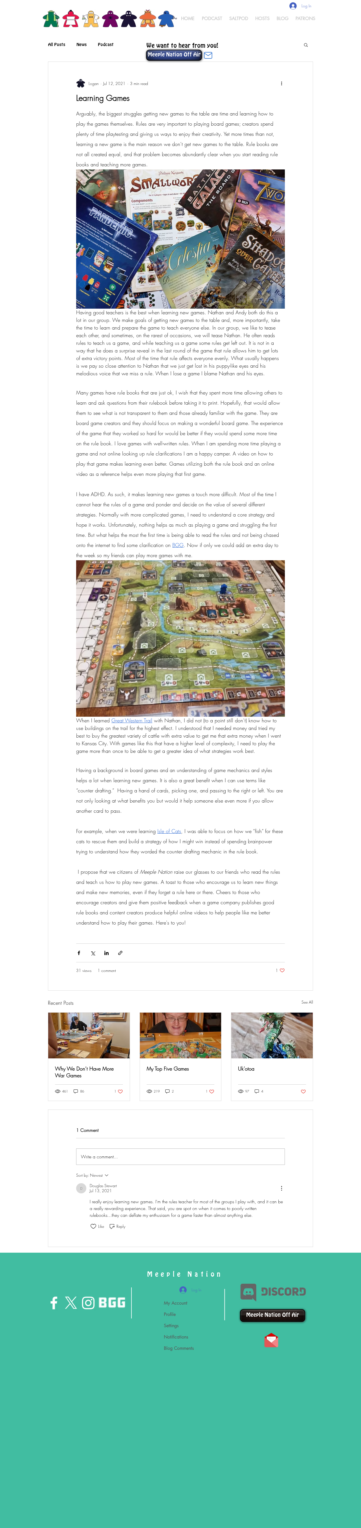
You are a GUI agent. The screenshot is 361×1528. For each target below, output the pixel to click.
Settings (171, 1326)
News (81, 45)
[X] (71, 1302)
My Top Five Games (168, 1068)
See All (307, 1002)
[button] (306, 44)
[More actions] (281, 83)
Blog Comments (179, 1348)
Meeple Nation (185, 1274)
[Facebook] (53, 1302)
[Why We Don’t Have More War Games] (89, 1035)
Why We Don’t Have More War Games (84, 1072)
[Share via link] (120, 953)
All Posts (56, 45)
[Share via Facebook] (79, 953)
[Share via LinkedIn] (106, 953)
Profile (170, 1314)
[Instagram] (88, 1302)
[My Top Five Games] (180, 1035)
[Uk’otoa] (272, 1035)
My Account (175, 1303)
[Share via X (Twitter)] (92, 953)
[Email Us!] (208, 55)
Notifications (176, 1337)
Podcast (106, 45)
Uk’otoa (246, 1068)
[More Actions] (281, 1188)
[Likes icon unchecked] (93, 1226)
